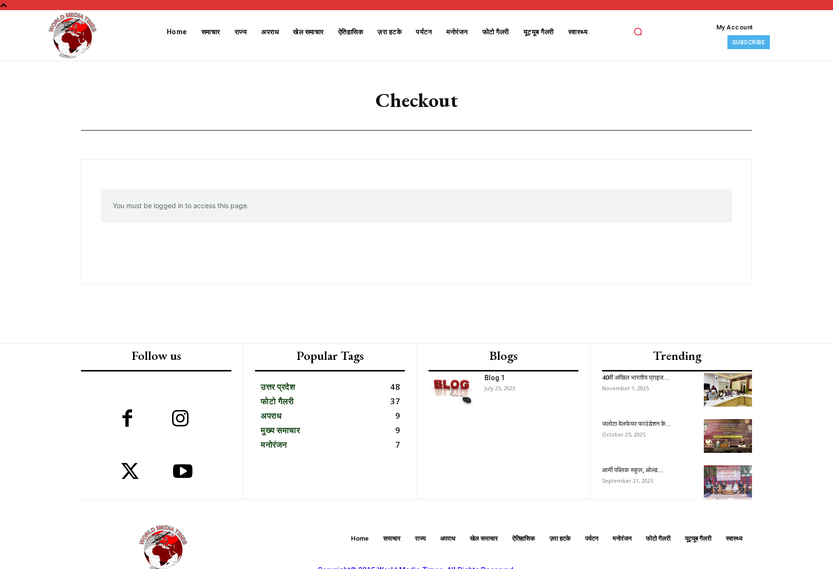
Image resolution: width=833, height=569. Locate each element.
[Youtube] (183, 473)
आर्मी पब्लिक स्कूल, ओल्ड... (632, 470)
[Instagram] (180, 420)
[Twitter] (130, 473)
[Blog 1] (451, 390)
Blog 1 (494, 378)
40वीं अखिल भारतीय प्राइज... (635, 377)
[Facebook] (127, 420)
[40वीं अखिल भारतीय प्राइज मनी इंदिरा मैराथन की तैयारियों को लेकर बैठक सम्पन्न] (728, 390)
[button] (638, 31)
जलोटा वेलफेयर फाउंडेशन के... (637, 423)
